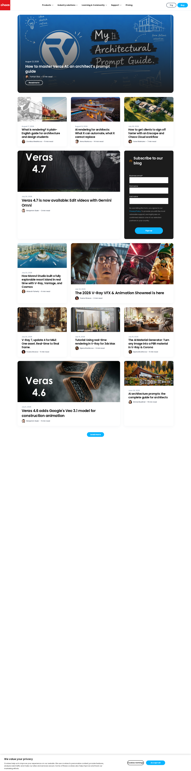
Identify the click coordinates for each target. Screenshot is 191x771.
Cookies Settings (136, 763)
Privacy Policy (135, 211)
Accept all (155, 763)
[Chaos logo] (5, 5)
